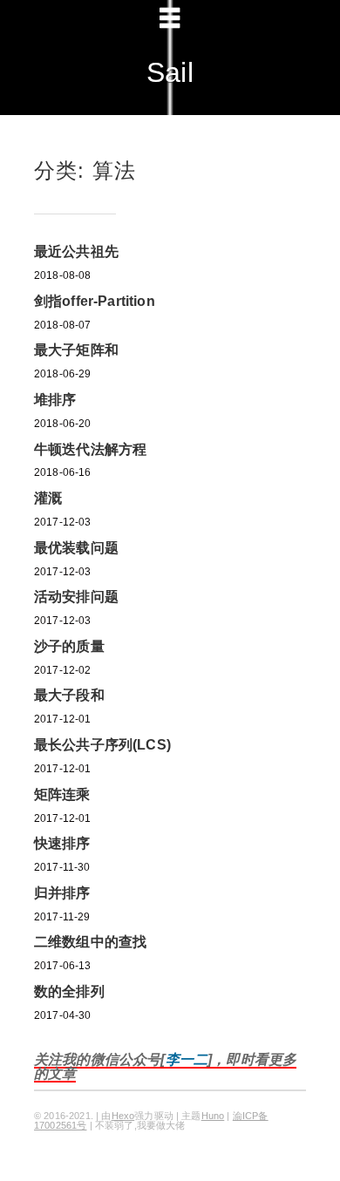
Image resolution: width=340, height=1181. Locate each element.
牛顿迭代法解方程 (90, 449)
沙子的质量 (69, 646)
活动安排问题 (76, 596)
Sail (170, 72)
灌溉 (48, 498)
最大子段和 (69, 695)
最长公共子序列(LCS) (102, 744)
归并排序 (62, 893)
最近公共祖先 (76, 251)
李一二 (186, 1059)
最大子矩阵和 (76, 350)
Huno (213, 1115)
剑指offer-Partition (94, 301)
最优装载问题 (76, 547)
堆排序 (55, 399)
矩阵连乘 (62, 794)
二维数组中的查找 (90, 941)
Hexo (123, 1115)
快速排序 (62, 843)
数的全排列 (69, 991)
